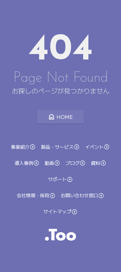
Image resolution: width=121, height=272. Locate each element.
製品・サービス (57, 146)
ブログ (72, 163)
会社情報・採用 (33, 195)
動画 (49, 163)
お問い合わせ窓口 (79, 195)
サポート (57, 179)
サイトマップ (57, 211)
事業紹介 (20, 146)
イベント (94, 146)
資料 (95, 163)
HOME (60, 116)
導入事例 (24, 163)
